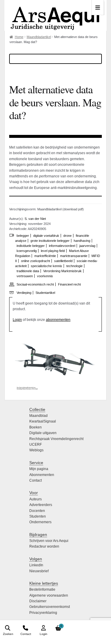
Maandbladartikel (39, 37)
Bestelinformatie (42, 589)
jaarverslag (87, 246)
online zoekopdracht (35, 261)
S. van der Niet (35, 218)
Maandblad (38, 416)
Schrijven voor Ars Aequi (48, 541)
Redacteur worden (44, 546)
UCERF (35, 444)
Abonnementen (41, 475)
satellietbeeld (63, 261)
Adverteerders (40, 505)
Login (17, 320)
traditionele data (28, 271)
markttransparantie (73, 256)
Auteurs (35, 499)
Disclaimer (37, 601)
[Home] (55, 15)
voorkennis (45, 276)
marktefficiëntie (45, 256)
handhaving (82, 240)
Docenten (37, 511)
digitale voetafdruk (46, 235)
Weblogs (36, 450)
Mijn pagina (38, 469)
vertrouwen (25, 276)
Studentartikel (45, 292)
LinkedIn (36, 565)
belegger (23, 235)
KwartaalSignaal (42, 421)
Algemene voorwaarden (48, 595)
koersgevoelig (27, 251)
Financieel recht (69, 284)
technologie (74, 266)
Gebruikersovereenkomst (49, 607)
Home (19, 37)
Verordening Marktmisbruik (62, 271)
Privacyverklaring (43, 613)
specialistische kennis (46, 266)
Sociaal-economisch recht (35, 284)
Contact (35, 480)
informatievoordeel (62, 246)
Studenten (37, 516)
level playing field (53, 251)
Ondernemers (40, 522)
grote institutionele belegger (50, 240)
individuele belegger (31, 246)
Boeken (35, 427)
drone (67, 235)
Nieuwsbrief (39, 571)
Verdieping (24, 292)
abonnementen (58, 320)
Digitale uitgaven (43, 433)
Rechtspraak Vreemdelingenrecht (56, 439)
